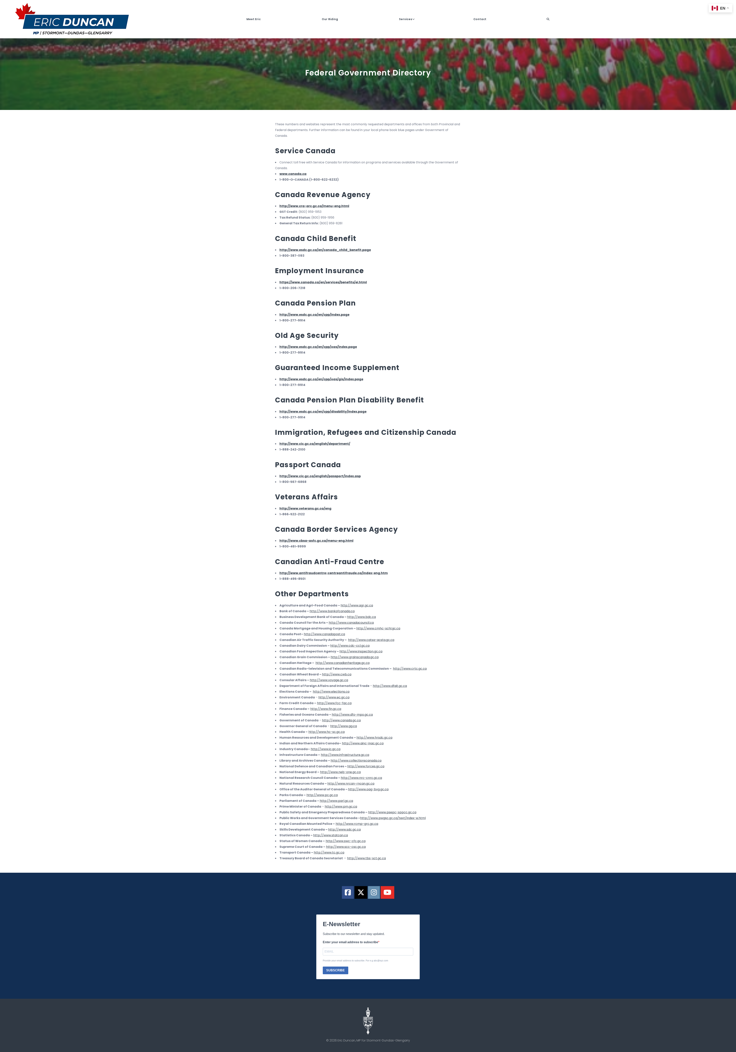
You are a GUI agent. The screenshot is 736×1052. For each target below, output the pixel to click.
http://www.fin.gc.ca (325, 709)
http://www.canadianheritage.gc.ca (342, 663)
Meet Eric (253, 19)
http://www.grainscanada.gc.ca (355, 657)
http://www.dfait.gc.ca (390, 686)
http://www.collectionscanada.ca (356, 760)
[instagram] (374, 892)
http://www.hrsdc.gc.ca (374, 737)
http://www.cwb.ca (336, 674)
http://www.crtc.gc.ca (410, 668)
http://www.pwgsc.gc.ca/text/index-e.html (393, 818)
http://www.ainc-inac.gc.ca (363, 743)
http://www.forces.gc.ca (365, 766)
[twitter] (361, 892)
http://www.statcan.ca (330, 835)
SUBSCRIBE (335, 970)
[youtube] (387, 892)
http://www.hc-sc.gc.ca (326, 732)
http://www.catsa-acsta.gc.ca (371, 640)
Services (405, 19)
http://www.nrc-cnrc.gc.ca (361, 778)
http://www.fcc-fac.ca (334, 703)
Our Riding (330, 19)
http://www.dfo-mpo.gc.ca (352, 714)
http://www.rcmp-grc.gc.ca (357, 824)
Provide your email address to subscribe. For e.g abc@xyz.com (355, 960)
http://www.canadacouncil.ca (351, 622)
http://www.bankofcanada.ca (332, 611)
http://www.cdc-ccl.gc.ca (350, 645)
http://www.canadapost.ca (324, 634)
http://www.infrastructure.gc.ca (345, 755)
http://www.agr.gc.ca (357, 605)
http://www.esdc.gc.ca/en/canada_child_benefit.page (325, 250)
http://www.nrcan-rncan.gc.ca (350, 783)
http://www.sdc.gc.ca (344, 829)
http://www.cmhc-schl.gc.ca (378, 628)
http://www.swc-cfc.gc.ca (346, 841)
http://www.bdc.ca (361, 617)
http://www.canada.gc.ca (341, 720)
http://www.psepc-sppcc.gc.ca (392, 812)
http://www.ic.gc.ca (325, 749)
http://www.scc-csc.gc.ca (346, 847)
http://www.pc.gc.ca (322, 795)
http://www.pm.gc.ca (341, 806)
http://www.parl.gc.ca (336, 801)
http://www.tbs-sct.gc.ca (366, 858)
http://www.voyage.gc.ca (329, 680)
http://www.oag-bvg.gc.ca (368, 789)
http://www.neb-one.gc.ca (340, 772)
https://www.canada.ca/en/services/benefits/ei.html (323, 282)
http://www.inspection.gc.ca (360, 651)
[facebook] (348, 892)
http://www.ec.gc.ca (333, 697)
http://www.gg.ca (343, 726)
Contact (480, 19)
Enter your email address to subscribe (350, 942)
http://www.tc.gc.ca (329, 852)
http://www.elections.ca (331, 691)
